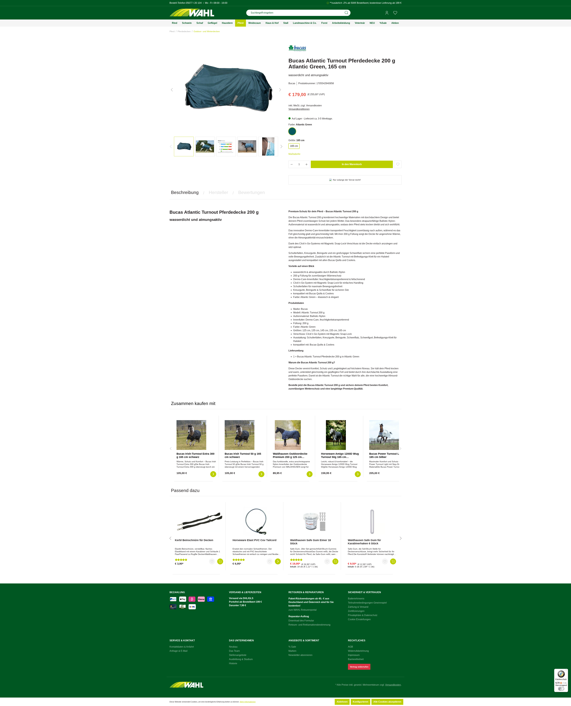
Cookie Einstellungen (359, 619)
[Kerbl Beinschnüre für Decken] (199, 521)
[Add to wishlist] (397, 164)
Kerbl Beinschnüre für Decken (194, 540)
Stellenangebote (237, 655)
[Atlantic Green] (292, 131)
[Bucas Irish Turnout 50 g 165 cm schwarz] (239, 435)
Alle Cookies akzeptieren (387, 701)
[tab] (185, 192)
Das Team (234, 651)
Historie (233, 663)
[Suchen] (346, 13)
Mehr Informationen (248, 702)
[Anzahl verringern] (291, 164)
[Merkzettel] (395, 12)
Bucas (291, 83)
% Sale (292, 646)
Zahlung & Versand (358, 607)
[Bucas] (297, 49)
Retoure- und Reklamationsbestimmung (309, 624)
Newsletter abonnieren (300, 655)
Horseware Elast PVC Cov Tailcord (254, 540)
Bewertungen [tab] (251, 192)
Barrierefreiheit (356, 659)
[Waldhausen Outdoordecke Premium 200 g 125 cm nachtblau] (288, 435)
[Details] (278, 561)
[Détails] (213, 474)
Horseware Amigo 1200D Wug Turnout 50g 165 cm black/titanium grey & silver (340, 457)
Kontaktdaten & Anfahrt (182, 646)
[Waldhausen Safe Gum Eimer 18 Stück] (314, 521)
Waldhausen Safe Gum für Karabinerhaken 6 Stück (364, 542)
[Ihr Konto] (387, 12)
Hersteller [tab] (218, 192)
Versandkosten (393, 685)
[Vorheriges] (172, 90)
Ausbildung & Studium (241, 659)
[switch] (561, 689)
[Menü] (566, 670)
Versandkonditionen (299, 109)
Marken (292, 651)
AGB (350, 646)
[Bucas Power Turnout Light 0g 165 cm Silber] (384, 435)
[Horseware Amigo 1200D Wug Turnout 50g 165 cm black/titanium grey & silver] (336, 435)
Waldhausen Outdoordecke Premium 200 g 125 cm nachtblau (290, 457)
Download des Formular (301, 620)
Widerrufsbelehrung (358, 651)
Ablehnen (342, 701)
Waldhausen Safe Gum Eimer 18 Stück (310, 542)
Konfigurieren (360, 701)
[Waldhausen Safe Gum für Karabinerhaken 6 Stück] (372, 521)
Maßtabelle (294, 154)
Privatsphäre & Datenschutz (362, 615)
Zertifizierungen (356, 611)
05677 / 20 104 (194, 3)
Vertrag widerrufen (359, 667)
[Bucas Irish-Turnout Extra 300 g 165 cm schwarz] (191, 435)
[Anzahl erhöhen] (306, 164)
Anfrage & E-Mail (179, 651)
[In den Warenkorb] (220, 561)
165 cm (294, 146)
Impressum (354, 655)
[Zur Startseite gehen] (192, 13)
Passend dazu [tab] (185, 490)
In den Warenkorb (352, 164)
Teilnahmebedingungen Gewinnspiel (367, 602)
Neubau (233, 646)
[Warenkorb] (400, 12)
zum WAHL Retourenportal (302, 610)
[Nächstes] (280, 90)
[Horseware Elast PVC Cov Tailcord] (257, 521)
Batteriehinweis (356, 598)
